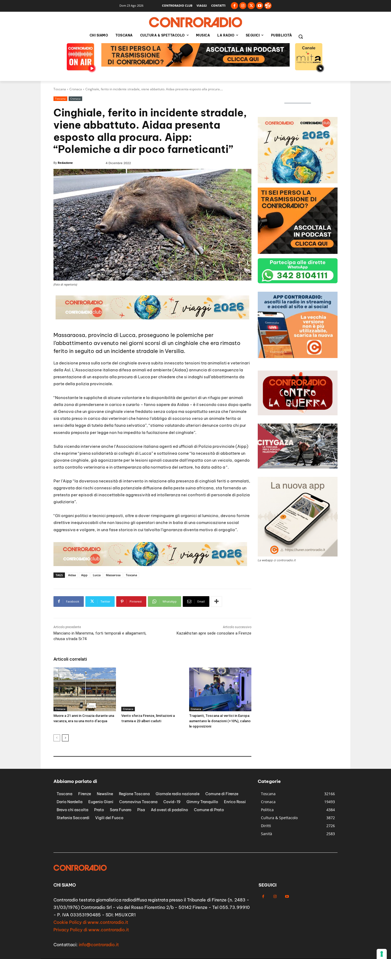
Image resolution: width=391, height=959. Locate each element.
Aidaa (72, 575)
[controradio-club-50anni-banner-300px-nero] (298, 181)
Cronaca (75, 89)
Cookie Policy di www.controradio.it (90, 922)
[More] (216, 601)
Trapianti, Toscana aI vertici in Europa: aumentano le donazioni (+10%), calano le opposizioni (220, 721)
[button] (300, 36)
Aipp (84, 575)
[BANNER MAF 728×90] (195, 65)
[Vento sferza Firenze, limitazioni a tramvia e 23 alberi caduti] (152, 689)
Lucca (97, 575)
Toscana (59, 89)
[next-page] (65, 737)
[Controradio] (195, 22)
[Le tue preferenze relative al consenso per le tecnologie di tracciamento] (382, 954)
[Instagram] (243, 5)
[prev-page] (56, 737)
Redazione (65, 163)
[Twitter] (251, 5)
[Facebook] (234, 5)
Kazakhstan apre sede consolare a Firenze (214, 633)
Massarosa (113, 575)
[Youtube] (259, 5)
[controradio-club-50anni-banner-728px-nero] (150, 564)
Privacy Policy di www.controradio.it (91, 929)
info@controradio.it (99, 944)
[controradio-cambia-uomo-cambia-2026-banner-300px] (298, 356)
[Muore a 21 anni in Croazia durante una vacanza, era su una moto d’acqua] (84, 689)
